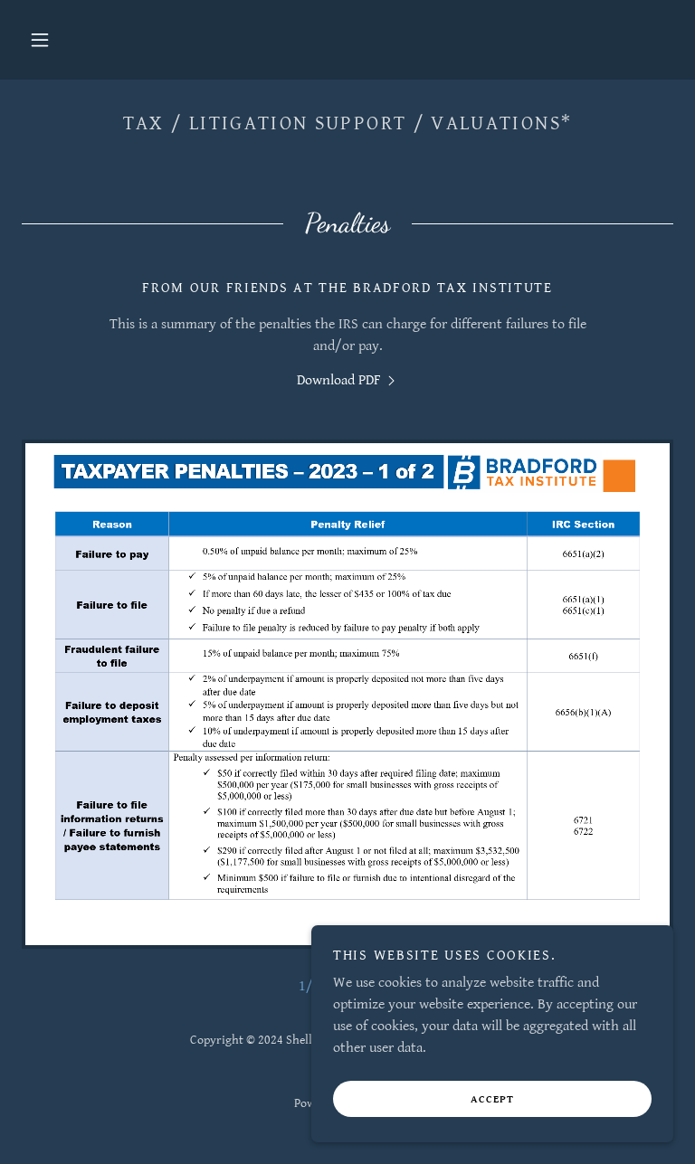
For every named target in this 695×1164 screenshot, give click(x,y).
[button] (40, 40)
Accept (492, 1099)
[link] (348, 380)
